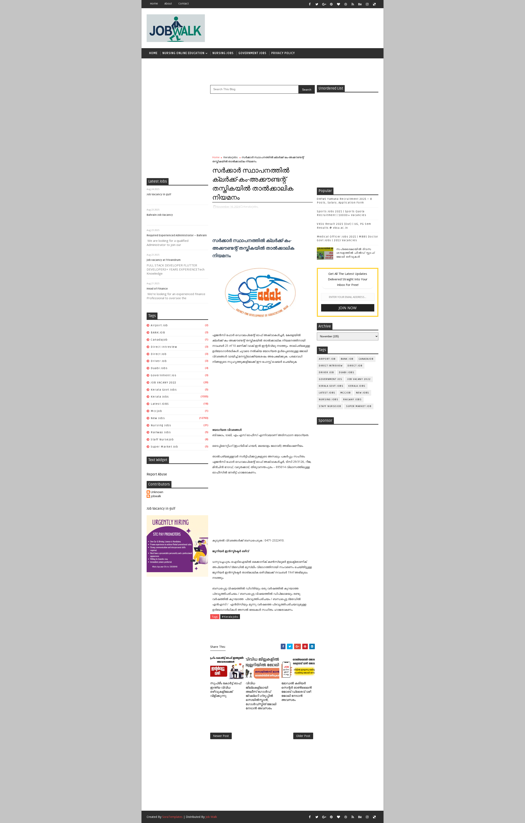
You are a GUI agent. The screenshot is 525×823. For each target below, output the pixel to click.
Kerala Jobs (160, 396)
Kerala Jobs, (251, 206)
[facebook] (310, 4)
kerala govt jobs (164, 389)
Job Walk (211, 817)
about (168, 3)
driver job (159, 361)
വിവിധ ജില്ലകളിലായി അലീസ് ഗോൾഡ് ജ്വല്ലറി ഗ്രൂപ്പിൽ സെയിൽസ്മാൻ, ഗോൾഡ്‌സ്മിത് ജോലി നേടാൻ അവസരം (261, 695)
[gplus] (324, 4)
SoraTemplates (172, 817)
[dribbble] (345, 4)
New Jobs (158, 418)
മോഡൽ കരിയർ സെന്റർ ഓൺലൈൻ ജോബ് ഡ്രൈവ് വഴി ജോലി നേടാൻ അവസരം (296, 691)
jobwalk (156, 496)
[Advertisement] (303, 26)
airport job (159, 325)
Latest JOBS (160, 404)
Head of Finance (157, 288)
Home (154, 3)
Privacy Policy (283, 53)
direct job (159, 354)
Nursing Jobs (223, 53)
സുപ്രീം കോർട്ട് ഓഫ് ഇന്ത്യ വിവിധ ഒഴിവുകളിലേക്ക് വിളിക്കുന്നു (225, 689)
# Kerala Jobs (230, 616)
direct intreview (164, 347)
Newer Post (221, 736)
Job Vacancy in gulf (159, 194)
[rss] (353, 4)
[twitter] (317, 4)
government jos (163, 375)
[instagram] (367, 4)
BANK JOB (158, 332)
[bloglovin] (338, 4)
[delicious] (374, 4)
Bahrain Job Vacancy (160, 215)
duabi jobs (159, 368)
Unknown (157, 492)
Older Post (303, 736)
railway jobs (161, 432)
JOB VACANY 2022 (163, 382)
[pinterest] (331, 4)
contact (183, 3)
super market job (164, 446)
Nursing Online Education (183, 53)
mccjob (156, 411)
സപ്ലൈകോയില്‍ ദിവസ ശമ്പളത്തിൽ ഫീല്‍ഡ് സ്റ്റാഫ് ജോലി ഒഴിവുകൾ (355, 253)
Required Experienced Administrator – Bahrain (177, 235)
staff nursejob (162, 439)
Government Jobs (252, 53)
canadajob (159, 339)
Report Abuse (157, 474)
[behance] (360, 4)
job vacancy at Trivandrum (164, 260)
